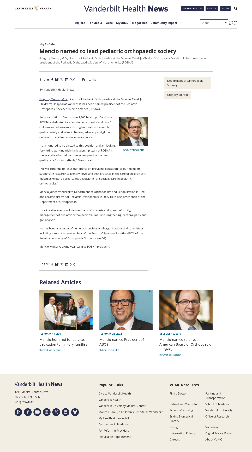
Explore (80, 23)
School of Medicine (217, 404)
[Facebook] (28, 412)
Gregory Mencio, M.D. (53, 99)
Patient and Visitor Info (185, 404)
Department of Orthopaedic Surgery (185, 83)
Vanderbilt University (218, 410)
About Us (212, 8)
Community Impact (164, 23)
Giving (174, 427)
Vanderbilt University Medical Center (122, 406)
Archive (225, 8)
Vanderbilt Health (110, 400)
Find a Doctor (178, 393)
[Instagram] (47, 412)
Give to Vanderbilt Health (115, 393)
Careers (175, 439)
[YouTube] (37, 412)
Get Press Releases (192, 8)
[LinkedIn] (65, 412)
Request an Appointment (115, 437)
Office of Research (217, 416)
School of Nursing (181, 410)
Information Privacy (182, 433)
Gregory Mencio (177, 95)
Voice (109, 23)
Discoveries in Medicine (114, 424)
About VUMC (213, 439)
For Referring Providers (114, 430)
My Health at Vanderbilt (114, 418)
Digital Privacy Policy (218, 433)
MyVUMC (122, 23)
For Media (95, 23)
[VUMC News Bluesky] (75, 412)
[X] (56, 412)
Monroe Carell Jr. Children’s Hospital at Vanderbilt (131, 412)
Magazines (139, 23)
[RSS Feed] (18, 412)
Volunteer (211, 427)
